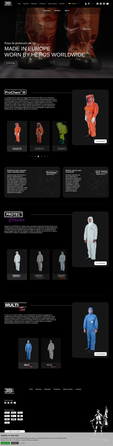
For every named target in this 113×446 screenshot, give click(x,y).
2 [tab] (36, 153)
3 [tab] (39, 153)
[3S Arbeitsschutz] (8, 5)
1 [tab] (33, 153)
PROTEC (58, 10)
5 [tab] (45, 153)
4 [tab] (42, 153)
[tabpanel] (15, 132)
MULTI (67, 10)
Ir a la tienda (100, 141)
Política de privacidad (32, 440)
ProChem (47, 10)
